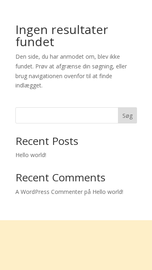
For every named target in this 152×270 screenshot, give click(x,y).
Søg (127, 115)
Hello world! (30, 155)
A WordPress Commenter (49, 192)
